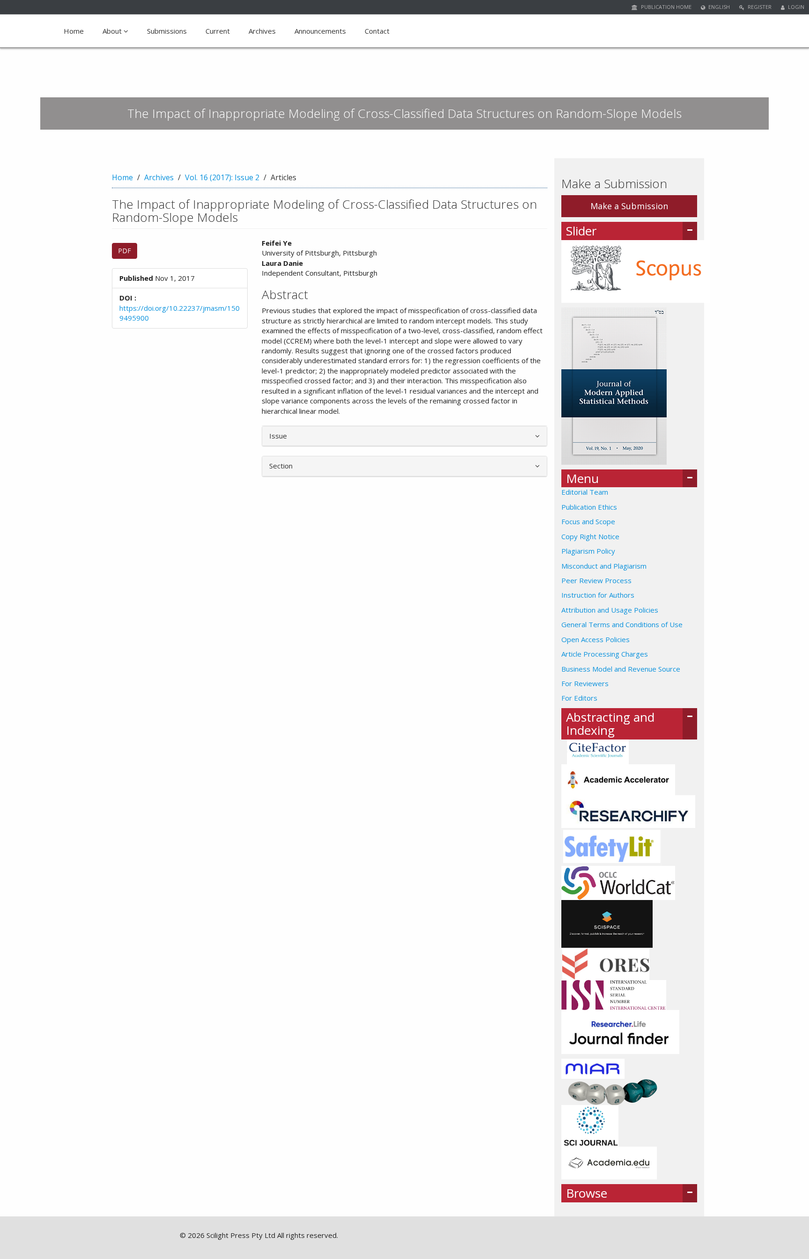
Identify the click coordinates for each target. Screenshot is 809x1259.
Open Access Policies (595, 639)
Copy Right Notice (590, 536)
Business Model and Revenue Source (620, 668)
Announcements (320, 31)
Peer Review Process (596, 580)
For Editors (579, 698)
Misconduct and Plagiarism (604, 566)
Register (759, 6)
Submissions (167, 31)
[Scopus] (635, 270)
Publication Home (665, 6)
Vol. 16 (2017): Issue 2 (222, 177)
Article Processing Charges (604, 654)
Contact (377, 31)
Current (218, 31)
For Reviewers (585, 683)
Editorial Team (584, 492)
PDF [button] (124, 250)
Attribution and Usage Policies (609, 610)
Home (74, 31)
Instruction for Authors (597, 595)
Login (795, 6)
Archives (262, 31)
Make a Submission (629, 206)
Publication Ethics (589, 507)
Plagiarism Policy (588, 551)
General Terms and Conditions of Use (622, 624)
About (113, 31)
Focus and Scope (588, 521)
